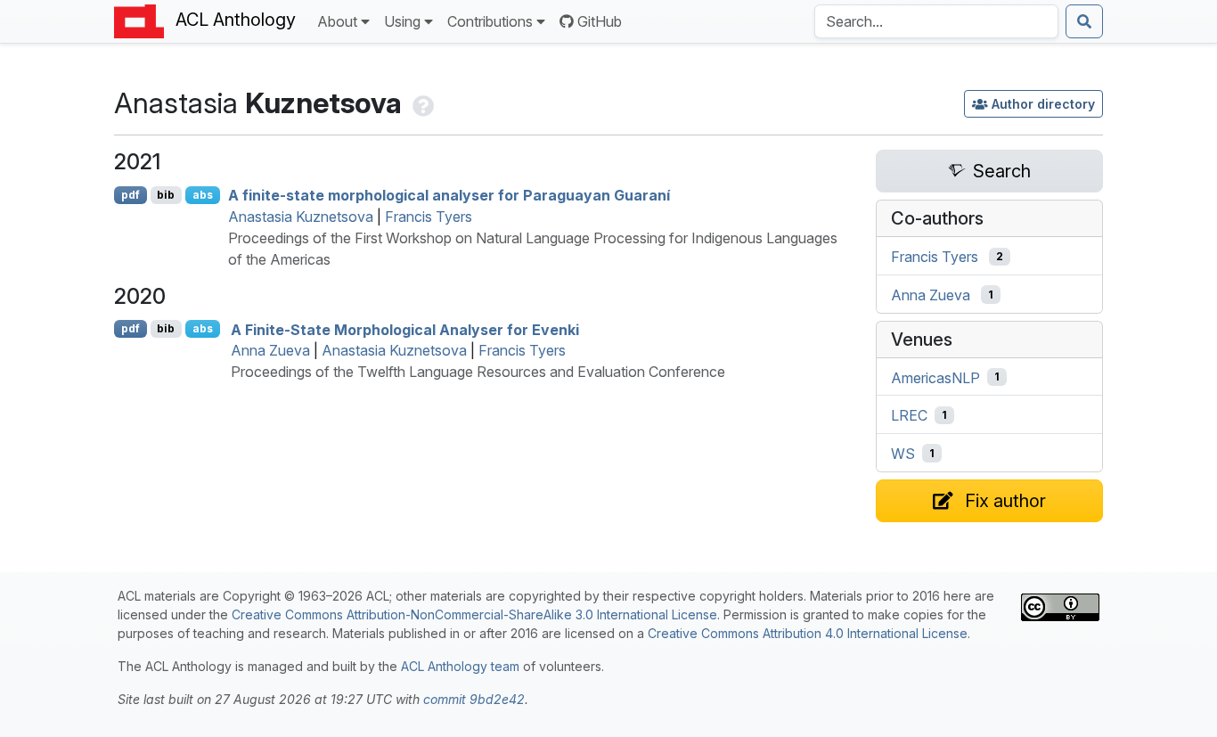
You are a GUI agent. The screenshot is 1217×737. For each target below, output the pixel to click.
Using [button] (402, 21)
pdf (130, 194)
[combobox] (936, 21)
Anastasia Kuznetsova (300, 216)
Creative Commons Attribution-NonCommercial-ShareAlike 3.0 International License (474, 614)
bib (166, 194)
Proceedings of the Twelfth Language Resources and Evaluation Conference (478, 372)
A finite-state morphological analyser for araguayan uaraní (449, 195)
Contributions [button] (490, 21)
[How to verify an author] (421, 103)
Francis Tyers (428, 216)
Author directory (1043, 103)
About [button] (337, 21)
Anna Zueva (270, 350)
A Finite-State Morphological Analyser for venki (405, 329)
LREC (909, 415)
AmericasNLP (935, 377)
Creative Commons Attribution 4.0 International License (808, 633)
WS (903, 454)
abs (202, 194)
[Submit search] (1084, 21)
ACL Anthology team (460, 666)
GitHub (599, 21)
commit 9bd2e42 (474, 699)
